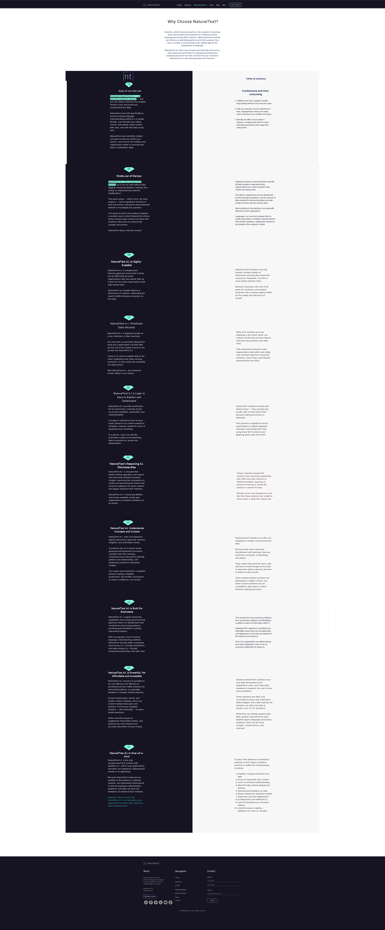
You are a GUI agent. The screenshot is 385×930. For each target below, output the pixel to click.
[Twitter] (156, 902)
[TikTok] (170, 902)
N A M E (209, 877)
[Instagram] (146, 902)
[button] (150, 896)
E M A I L (209, 890)
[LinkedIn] (161, 902)
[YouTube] (166, 902)
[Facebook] (151, 902)
